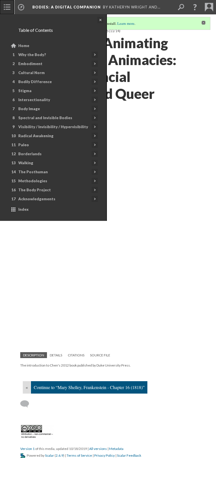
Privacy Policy (104, 455)
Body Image (29, 108)
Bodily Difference (35, 81)
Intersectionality (34, 99)
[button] (195, 7)
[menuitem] (7, 7)
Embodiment (30, 63)
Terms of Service (79, 455)
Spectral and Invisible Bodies (45, 118)
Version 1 (27, 449)
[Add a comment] (27, 404)
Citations (76, 355)
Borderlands (30, 154)
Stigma (25, 90)
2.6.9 (59, 455)
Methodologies (32, 181)
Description (33, 355)
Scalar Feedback (129, 455)
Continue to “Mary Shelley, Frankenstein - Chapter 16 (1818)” (89, 387)
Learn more (125, 23)
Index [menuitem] (23, 209)
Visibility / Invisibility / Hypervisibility (53, 127)
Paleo (23, 145)
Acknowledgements (36, 199)
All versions (98, 449)
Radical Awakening (35, 136)
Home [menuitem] (23, 45)
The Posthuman (33, 172)
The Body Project (34, 190)
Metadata (116, 449)
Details (56, 355)
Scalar (49, 455)
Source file (100, 355)
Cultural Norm (31, 72)
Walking (25, 163)
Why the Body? (32, 54)
